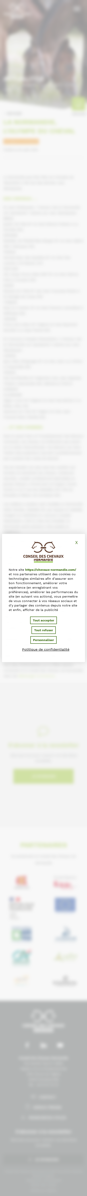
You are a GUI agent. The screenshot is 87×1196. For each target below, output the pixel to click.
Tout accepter (43, 620)
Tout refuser (43, 630)
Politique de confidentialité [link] (45, 649)
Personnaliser (43, 640)
